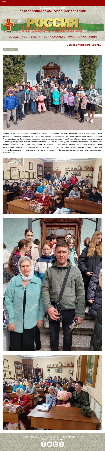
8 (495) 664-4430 (75, 437)
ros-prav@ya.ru (56, 439)
